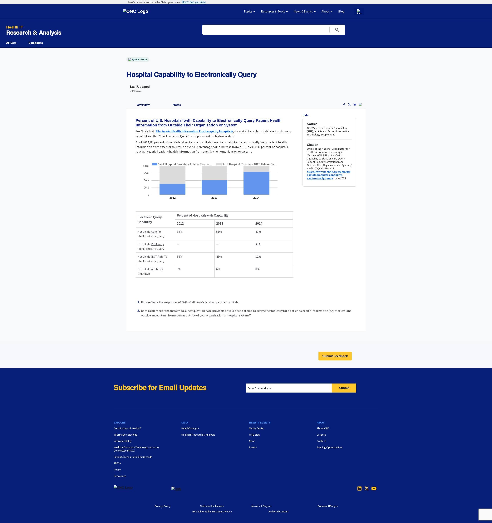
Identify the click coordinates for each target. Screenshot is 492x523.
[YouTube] (372, 488)
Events (253, 447)
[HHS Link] (176, 489)
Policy (117, 469)
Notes (177, 104)
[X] (365, 488)
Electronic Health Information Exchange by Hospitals (194, 131)
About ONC (323, 428)
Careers (321, 434)
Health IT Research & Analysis (198, 434)
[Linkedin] (359, 488)
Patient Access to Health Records (133, 457)
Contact (321, 441)
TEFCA (117, 463)
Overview (143, 104)
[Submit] (337, 30)
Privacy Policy (163, 506)
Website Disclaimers (212, 506)
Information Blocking (125, 434)
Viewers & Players (261, 506)
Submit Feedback (335, 356)
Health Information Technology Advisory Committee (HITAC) (137, 449)
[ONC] (142, 489)
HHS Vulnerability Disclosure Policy (212, 511)
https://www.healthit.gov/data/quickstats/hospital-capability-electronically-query (329, 175)
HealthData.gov (190, 428)
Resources (120, 476)
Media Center (256, 428)
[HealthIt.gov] (154, 11)
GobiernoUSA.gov (327, 506)
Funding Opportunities (329, 447)
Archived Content (278, 511)
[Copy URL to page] (360, 105)
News (252, 441)
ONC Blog (254, 434)
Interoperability (123, 441)
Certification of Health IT (127, 428)
